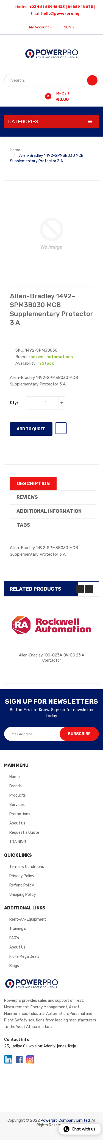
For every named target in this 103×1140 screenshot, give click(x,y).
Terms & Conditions (26, 866)
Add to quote (31, 429)
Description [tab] (33, 484)
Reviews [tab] (27, 497)
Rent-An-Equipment (27, 919)
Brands (15, 786)
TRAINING (17, 841)
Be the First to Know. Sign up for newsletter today (52, 712)
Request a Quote (24, 832)
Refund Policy (21, 885)
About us (17, 823)
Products (17, 795)
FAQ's (14, 938)
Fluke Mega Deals (24, 956)
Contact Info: (17, 1039)
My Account (39, 27)
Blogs (14, 966)
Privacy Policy (21, 876)
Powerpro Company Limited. (66, 1120)
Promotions (19, 814)
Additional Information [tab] (49, 511)
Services (17, 804)
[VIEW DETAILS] (77, 664)
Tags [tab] (23, 525)
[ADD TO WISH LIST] (61, 428)
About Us (17, 947)
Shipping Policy (22, 894)
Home (15, 150)
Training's (17, 928)
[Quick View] (52, 626)
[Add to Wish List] (36, 93)
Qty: (14, 402)
